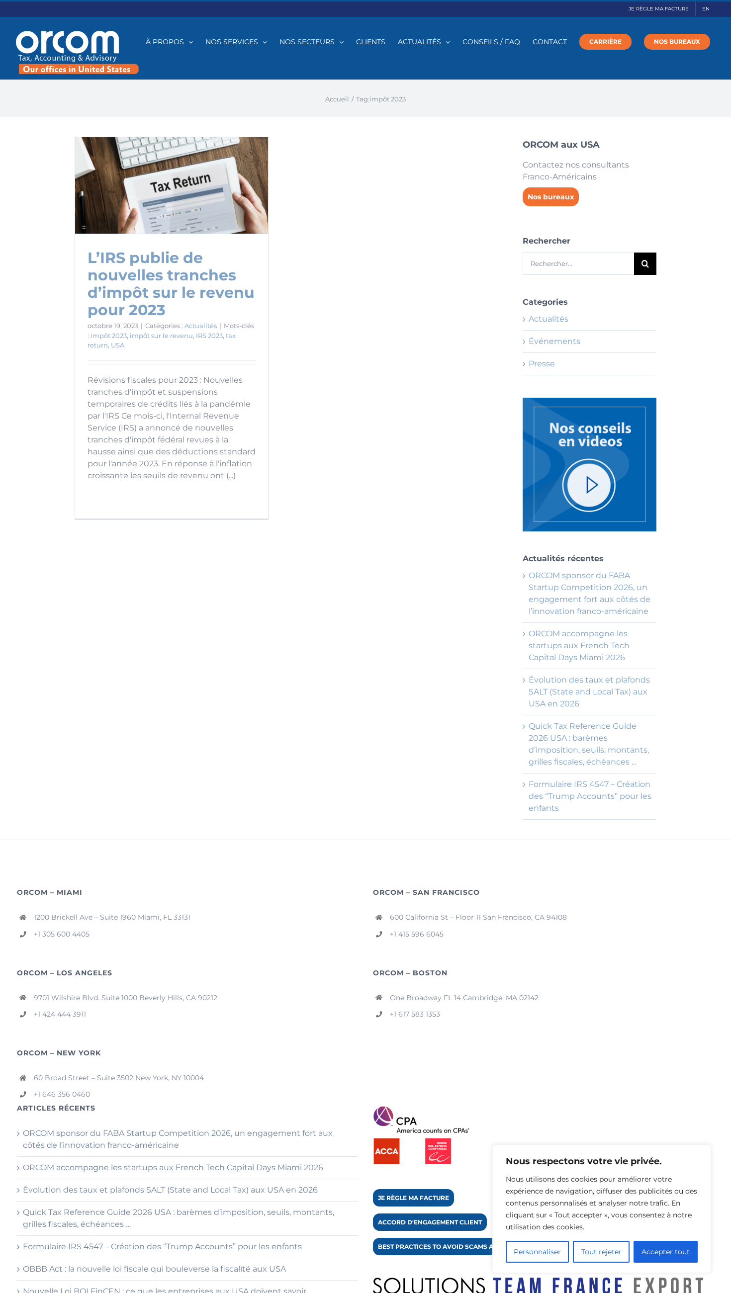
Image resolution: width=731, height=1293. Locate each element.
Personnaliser (537, 1251)
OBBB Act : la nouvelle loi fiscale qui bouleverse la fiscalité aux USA (154, 1269)
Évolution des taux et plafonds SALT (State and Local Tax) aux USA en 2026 (589, 691)
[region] (601, 1209)
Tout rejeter (601, 1251)
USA (117, 345)
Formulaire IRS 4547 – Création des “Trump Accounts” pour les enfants (590, 796)
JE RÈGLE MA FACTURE (413, 1198)
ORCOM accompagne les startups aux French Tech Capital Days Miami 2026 (579, 645)
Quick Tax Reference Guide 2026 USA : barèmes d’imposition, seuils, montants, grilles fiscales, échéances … (178, 1218)
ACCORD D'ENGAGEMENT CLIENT (430, 1222)
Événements (554, 341)
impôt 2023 (109, 336)
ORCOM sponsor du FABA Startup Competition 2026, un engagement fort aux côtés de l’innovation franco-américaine (178, 1139)
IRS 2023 (209, 336)
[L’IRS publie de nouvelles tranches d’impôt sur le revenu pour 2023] (171, 185)
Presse (542, 363)
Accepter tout (665, 1251)
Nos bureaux (551, 196)
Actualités (200, 326)
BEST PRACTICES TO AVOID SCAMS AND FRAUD (452, 1246)
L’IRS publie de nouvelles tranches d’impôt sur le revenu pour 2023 (171, 284)
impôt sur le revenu (161, 336)
